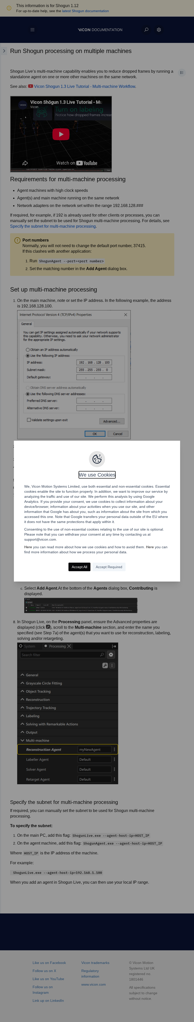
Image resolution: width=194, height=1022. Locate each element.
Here (28, 547)
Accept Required (109, 567)
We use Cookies (97, 475)
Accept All (79, 567)
